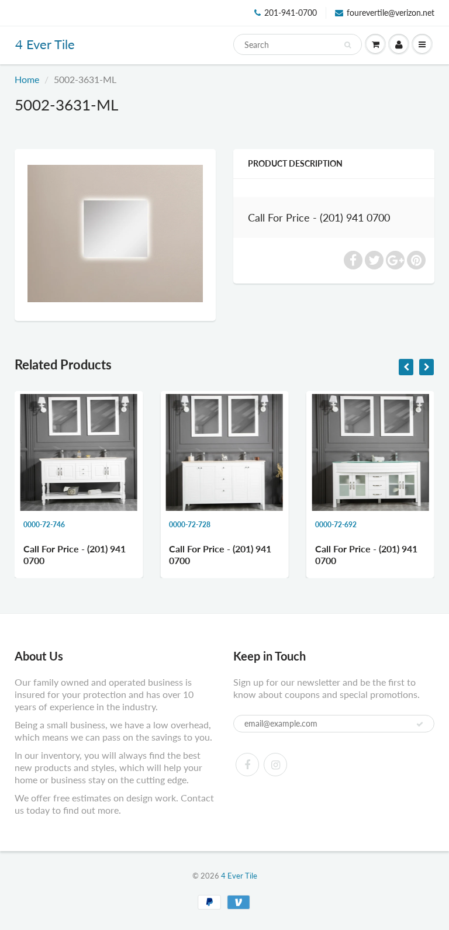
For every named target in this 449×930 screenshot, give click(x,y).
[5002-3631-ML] (115, 233)
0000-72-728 (115, 524)
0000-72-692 (261, 524)
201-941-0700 (290, 13)
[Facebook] (247, 764)
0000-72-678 (406, 524)
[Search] (347, 45)
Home (27, 79)
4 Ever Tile (45, 44)
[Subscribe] (420, 724)
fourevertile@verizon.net (390, 13)
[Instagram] (275, 764)
